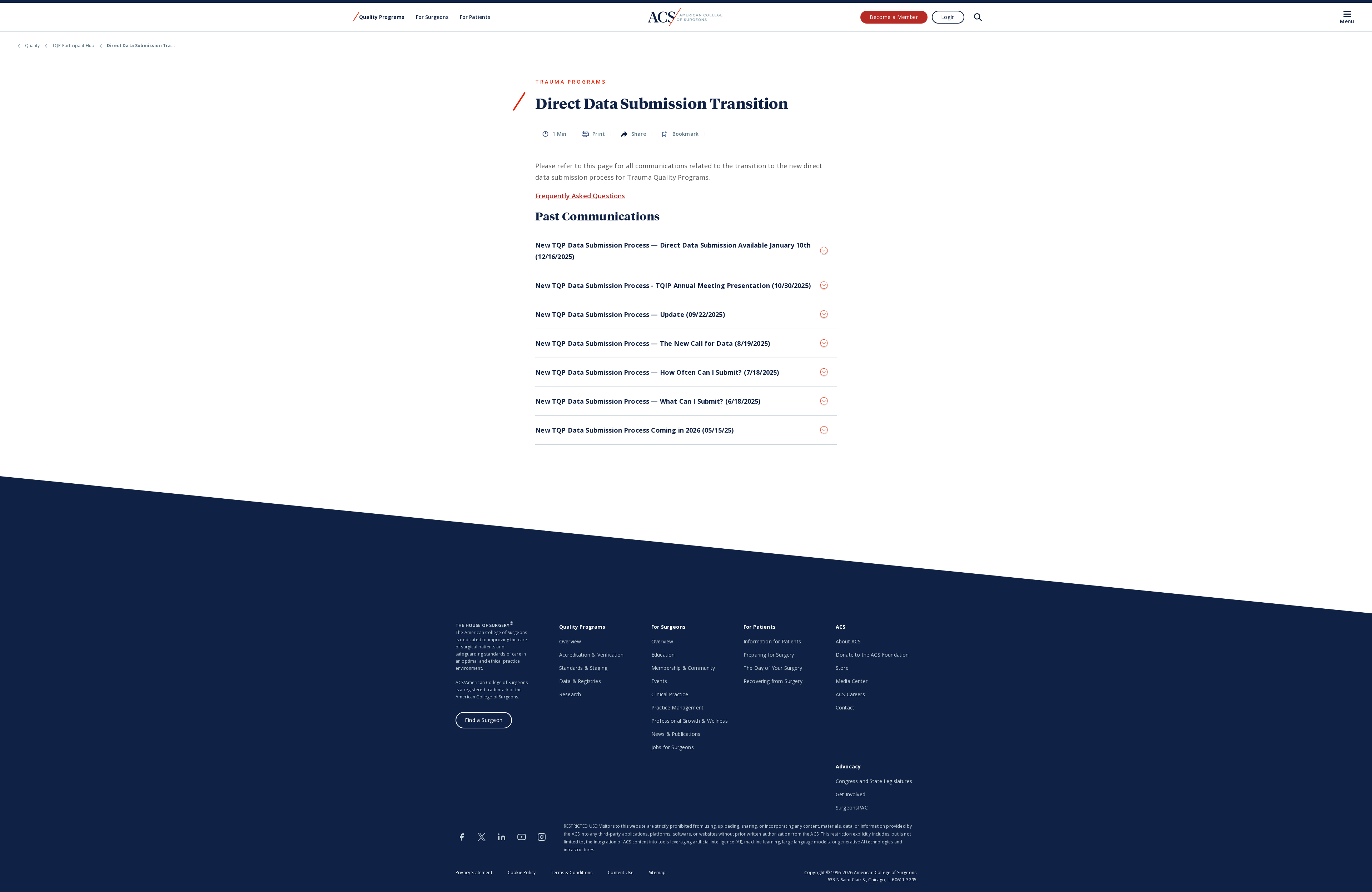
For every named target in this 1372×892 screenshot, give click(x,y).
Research (570, 694)
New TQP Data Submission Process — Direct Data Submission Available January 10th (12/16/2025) (673, 251)
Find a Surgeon (484, 720)
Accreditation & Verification (591, 654)
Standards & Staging (583, 667)
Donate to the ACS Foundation (872, 654)
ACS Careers (850, 694)
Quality (32, 46)
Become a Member (894, 17)
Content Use (620, 872)
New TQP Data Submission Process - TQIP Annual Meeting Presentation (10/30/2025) (673, 285)
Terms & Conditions (571, 872)
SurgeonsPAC (852, 807)
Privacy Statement (474, 872)
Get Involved (850, 794)
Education (663, 654)
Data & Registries (580, 681)
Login (948, 17)
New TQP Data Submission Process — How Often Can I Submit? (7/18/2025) (657, 372)
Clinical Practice (669, 694)
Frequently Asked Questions (580, 195)
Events (659, 681)
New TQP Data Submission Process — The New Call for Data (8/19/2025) (652, 343)
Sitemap (657, 872)
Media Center (852, 681)
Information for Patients (772, 641)
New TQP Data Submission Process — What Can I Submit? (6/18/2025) (647, 401)
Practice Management (677, 707)
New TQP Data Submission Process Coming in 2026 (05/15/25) (634, 430)
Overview (570, 641)
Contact (845, 707)
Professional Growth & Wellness (689, 720)
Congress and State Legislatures (874, 781)
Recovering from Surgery (773, 681)
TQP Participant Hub (73, 46)
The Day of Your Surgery (773, 667)
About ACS (848, 641)
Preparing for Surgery (769, 654)
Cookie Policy (522, 872)
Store (842, 667)
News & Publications (675, 734)
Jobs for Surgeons (672, 747)
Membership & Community (683, 667)
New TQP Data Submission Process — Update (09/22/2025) (630, 314)
